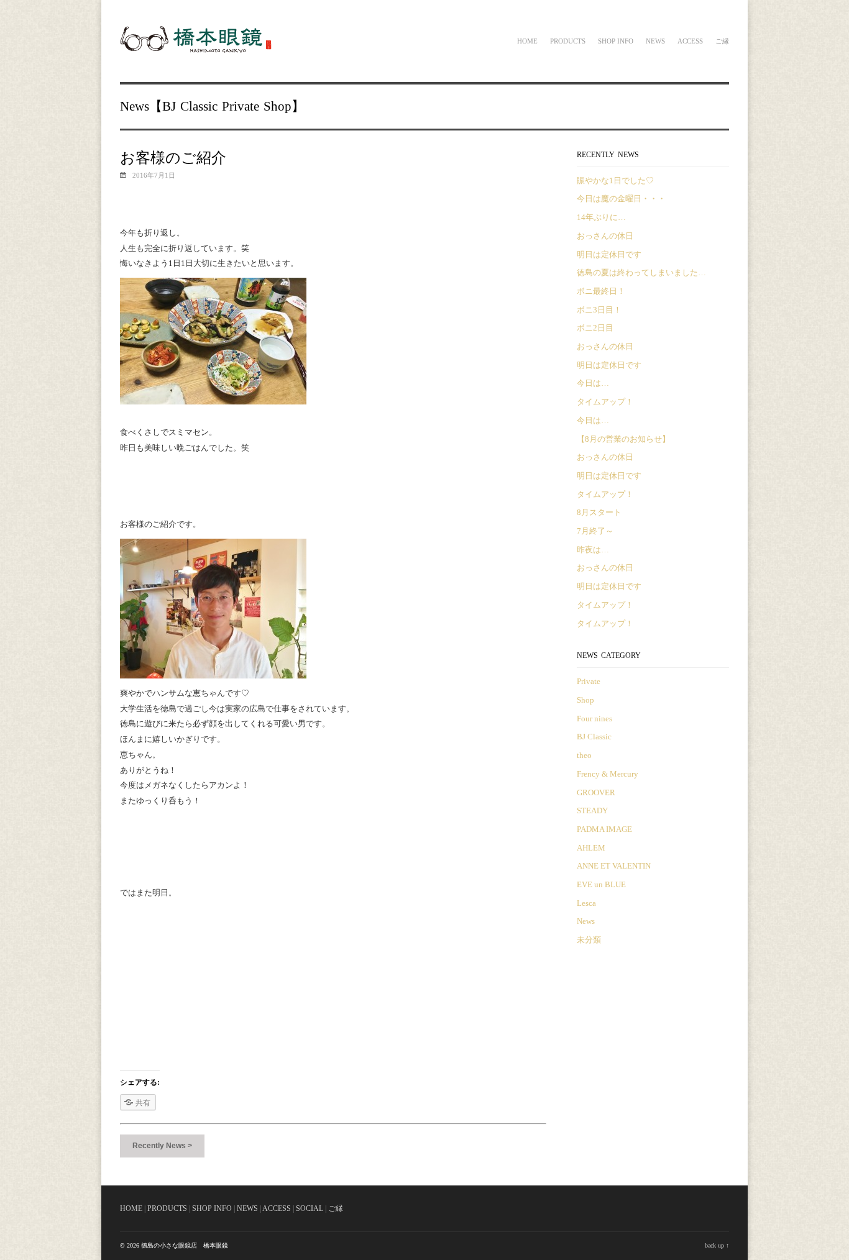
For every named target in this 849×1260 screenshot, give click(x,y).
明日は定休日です (609, 254)
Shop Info (615, 41)
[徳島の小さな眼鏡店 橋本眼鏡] (197, 51)
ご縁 (722, 41)
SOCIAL (309, 1208)
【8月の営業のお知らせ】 (623, 439)
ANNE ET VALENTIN (614, 865)
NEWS (247, 1208)
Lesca (586, 903)
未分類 (589, 939)
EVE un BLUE (601, 884)
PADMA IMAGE (604, 829)
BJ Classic (190, 106)
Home (527, 41)
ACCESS (276, 1208)
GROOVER (596, 792)
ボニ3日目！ (599, 309)
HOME (131, 1208)
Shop (277, 106)
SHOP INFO (212, 1208)
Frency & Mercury (607, 773)
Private (240, 106)
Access (690, 41)
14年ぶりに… (601, 217)
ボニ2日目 (595, 327)
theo (584, 755)
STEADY (592, 810)
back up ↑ (717, 1245)
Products (567, 41)
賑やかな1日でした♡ (615, 180)
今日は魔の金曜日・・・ (621, 198)
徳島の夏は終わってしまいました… (641, 272)
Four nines (594, 718)
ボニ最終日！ (601, 291)
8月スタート (599, 512)
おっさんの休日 (605, 235)
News (655, 41)
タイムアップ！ (605, 401)
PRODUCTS (167, 1208)
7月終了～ (595, 531)
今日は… (593, 383)
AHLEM (591, 847)
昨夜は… (593, 549)
